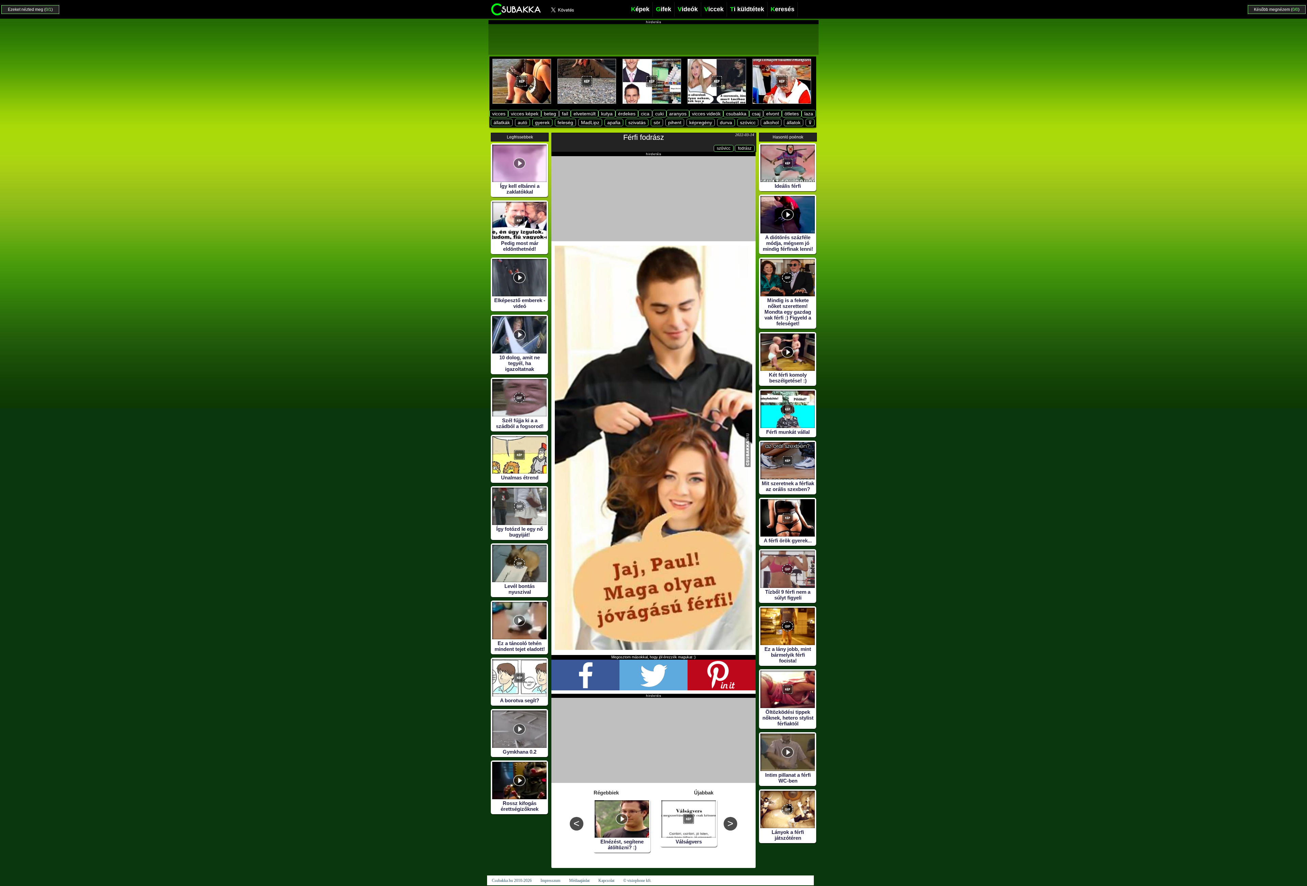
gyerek (542, 122)
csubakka (736, 113)
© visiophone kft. (637, 880)
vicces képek (524, 113)
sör (657, 122)
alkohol (771, 122)
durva (726, 122)
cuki (659, 113)
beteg (550, 113)
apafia (613, 122)
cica (645, 113)
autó (522, 122)
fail (565, 113)
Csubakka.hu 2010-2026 (512, 880)
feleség (565, 122)
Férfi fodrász (643, 137)
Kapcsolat (606, 880)
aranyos (678, 113)
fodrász (745, 148)
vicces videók (706, 113)
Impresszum (550, 880)
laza (808, 113)
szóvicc (748, 122)
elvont (772, 113)
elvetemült (585, 113)
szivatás (637, 122)
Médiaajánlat (579, 880)
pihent (674, 122)
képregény (700, 122)
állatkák (502, 122)
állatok (794, 122)
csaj (756, 113)
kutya (607, 113)
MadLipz (590, 122)
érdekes (626, 113)
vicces (498, 113)
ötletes (792, 113)
